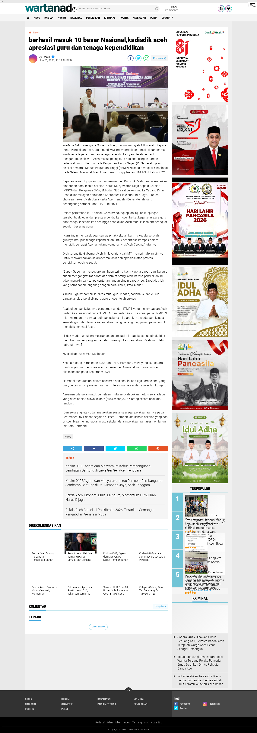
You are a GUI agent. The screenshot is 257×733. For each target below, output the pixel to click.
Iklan (110, 722)
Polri (64, 708)
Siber (118, 722)
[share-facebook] (131, 58)
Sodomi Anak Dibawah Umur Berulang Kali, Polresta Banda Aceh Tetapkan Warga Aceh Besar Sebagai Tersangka (200, 643)
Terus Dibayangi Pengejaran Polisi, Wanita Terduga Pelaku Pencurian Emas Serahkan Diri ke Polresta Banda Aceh (200, 662)
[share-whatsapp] (146, 58)
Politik (124, 17)
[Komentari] (158, 448)
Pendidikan (93, 17)
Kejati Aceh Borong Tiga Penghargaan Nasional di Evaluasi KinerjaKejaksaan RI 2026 (204, 521)
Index (126, 722)
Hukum (62, 17)
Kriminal (109, 17)
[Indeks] (221, 9)
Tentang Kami (140, 722)
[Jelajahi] (252, 5)
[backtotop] (128, 691)
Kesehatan (139, 17)
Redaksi (100, 722)
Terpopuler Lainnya (200, 590)
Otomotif (167, 17)
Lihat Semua (98, 627)
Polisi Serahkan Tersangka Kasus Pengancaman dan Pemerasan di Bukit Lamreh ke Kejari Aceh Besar (200, 680)
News (37, 17)
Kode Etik (156, 722)
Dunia (153, 17)
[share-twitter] (138, 58)
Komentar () (159, 58)
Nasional (76, 17)
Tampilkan (160, 606)
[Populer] (229, 9)
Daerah (48, 17)
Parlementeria (106, 704)
